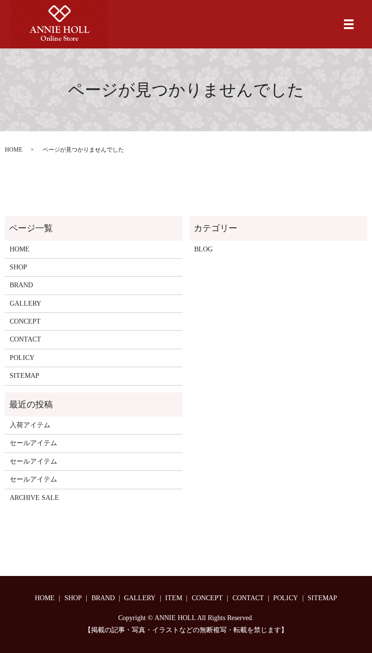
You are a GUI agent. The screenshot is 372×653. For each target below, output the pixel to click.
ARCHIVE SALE (34, 497)
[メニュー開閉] (349, 24)
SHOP (18, 267)
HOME (13, 149)
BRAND (21, 285)
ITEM (173, 598)
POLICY (22, 357)
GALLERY (25, 303)
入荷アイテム (30, 425)
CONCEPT (25, 321)
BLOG (203, 249)
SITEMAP (24, 375)
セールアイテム (33, 443)
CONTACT (25, 339)
